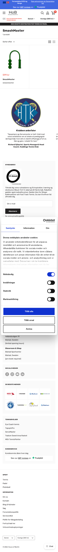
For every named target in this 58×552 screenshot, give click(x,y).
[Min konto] (47, 13)
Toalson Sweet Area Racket (16, 436)
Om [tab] (47, 228)
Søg (4, 508)
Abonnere (13, 211)
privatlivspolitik (18, 216)
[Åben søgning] (42, 13)
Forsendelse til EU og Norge (33, 2)
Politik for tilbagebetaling (13, 520)
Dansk (6, 538)
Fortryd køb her (9, 523)
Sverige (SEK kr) (23, 538)
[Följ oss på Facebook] (7, 374)
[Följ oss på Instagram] (12, 374)
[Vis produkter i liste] (54, 42)
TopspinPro (9, 428)
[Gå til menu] (4, 13)
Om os (5, 497)
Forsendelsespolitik (10, 512)
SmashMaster (9, 79)
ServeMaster (10, 432)
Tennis (5, 480)
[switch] (51, 282)
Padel (5, 483)
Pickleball (6, 487)
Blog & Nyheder (9, 505)
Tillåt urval (29, 320)
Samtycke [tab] (10, 228)
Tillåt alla (29, 311)
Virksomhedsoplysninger (13, 527)
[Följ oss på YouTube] (17, 374)
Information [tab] (29, 228)
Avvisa (29, 329)
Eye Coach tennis (12, 424)
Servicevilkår (8, 516)
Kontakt (6, 501)
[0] (53, 13)
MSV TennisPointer (13, 439)
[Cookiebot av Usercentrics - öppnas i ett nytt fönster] (43, 221)
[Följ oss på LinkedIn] (22, 374)
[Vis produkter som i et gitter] (49, 42)
